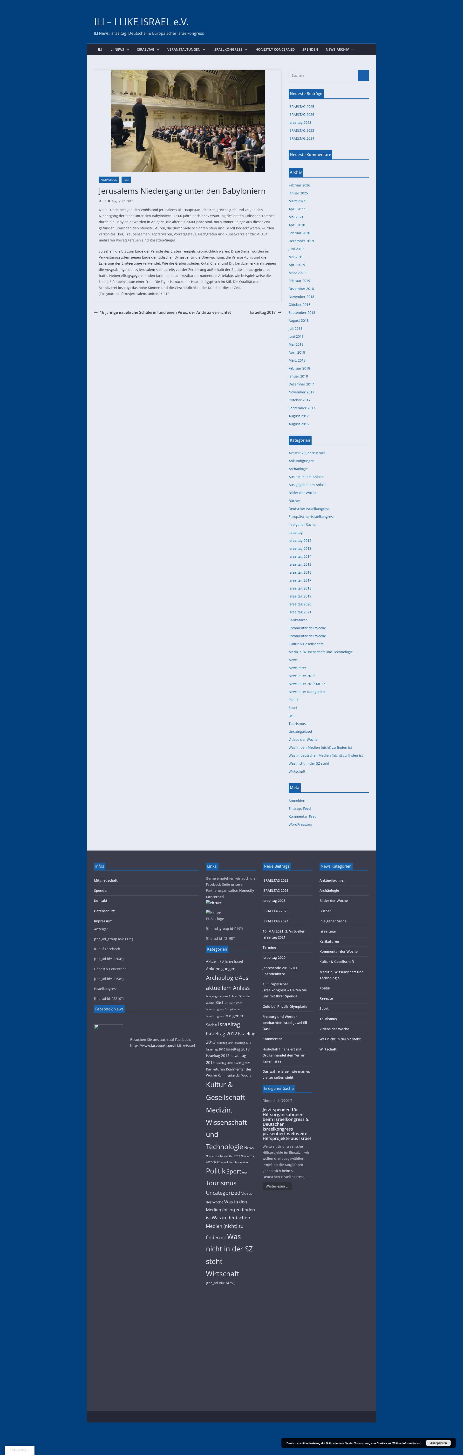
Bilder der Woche (303, 492)
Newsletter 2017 (302, 675)
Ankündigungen (301, 461)
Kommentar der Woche (307, 628)
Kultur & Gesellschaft (306, 644)
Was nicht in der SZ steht (309, 763)
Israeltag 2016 (300, 572)
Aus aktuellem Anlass (306, 476)
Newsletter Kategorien (307, 691)
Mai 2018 (296, 344)
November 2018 (301, 296)
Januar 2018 (298, 376)
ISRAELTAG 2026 (301, 114)
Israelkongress (227, 49)
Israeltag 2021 (300, 612)
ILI (100, 49)
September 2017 (302, 408)
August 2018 (299, 320)
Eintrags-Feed (300, 808)
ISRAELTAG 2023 (301, 130)
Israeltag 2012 (300, 540)
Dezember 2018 (301, 288)
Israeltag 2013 (300, 548)
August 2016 (299, 424)
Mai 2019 (296, 256)
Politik (293, 699)
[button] (126, 49)
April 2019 (297, 264)
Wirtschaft (297, 771)
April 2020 (297, 225)
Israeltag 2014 (300, 556)
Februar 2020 (299, 233)
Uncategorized (300, 731)
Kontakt (100, 900)
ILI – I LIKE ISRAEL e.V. (141, 21)
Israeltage (328, 931)
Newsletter (297, 668)
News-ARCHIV (337, 49)
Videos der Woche (303, 739)
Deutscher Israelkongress (309, 508)
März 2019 (297, 272)
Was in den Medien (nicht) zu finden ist (320, 747)
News (293, 660)
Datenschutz (104, 911)
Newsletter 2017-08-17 (307, 683)
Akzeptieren (438, 1443)
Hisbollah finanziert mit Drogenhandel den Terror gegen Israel (284, 1055)
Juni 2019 (296, 249)
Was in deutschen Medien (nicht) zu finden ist (326, 755)
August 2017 (299, 416)
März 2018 (297, 360)
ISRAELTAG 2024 (301, 138)
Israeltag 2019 (300, 596)
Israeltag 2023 (300, 122)
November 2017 (301, 392)
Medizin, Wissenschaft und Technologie (321, 652)
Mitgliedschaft (106, 880)
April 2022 (297, 209)
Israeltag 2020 (300, 604)
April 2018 (297, 352)
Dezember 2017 (301, 384)
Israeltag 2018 (300, 588)
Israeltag (145, 49)
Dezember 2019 (301, 241)
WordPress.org (300, 824)
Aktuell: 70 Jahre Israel (307, 453)
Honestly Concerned (275, 49)
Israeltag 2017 (263, 312)
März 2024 (297, 201)
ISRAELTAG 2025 (301, 106)
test (126, 179)
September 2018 (302, 312)
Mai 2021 (296, 217)
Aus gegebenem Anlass (307, 484)
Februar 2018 (299, 368)
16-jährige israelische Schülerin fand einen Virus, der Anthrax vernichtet (165, 312)
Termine (269, 947)
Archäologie (109, 179)
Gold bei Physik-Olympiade (285, 1006)
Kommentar (272, 1038)
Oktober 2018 (299, 304)
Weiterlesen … (277, 1186)
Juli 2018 (295, 328)
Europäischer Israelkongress (311, 516)
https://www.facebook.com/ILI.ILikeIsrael (162, 1045)
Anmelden (297, 800)
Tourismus (297, 723)
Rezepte (326, 998)
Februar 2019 (299, 280)
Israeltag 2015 (300, 564)
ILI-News (116, 49)
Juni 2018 (296, 336)
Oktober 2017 (299, 400)
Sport (293, 707)
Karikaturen (298, 620)
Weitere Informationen (406, 1443)
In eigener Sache (302, 524)
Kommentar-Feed (303, 816)
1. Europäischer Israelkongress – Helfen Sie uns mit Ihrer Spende (285, 990)
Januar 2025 (298, 193)
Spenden (310, 49)
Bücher (294, 500)
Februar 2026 (299, 185)
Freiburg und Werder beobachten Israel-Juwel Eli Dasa (285, 1022)
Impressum (103, 921)
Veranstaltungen (183, 49)
